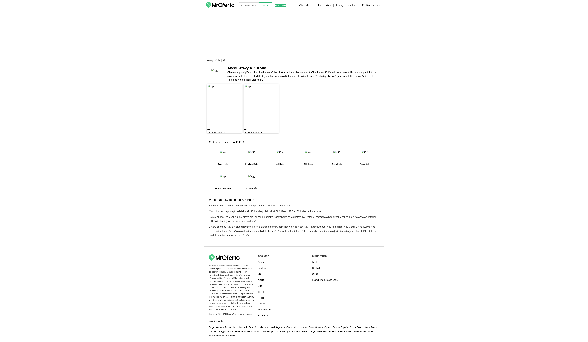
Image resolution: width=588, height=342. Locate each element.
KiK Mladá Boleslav (354, 226)
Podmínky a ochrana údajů (325, 279)
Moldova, (256, 331)
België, (212, 327)
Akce (328, 5)
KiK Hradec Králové (315, 226)
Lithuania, (239, 331)
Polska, (278, 331)
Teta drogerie (264, 309)
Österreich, (292, 327)
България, (303, 327)
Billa (303, 231)
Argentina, (281, 327)
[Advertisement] (294, 33)
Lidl (298, 231)
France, (361, 327)
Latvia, (247, 331)
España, (345, 327)
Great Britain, (371, 327)
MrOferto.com (229, 335)
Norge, (270, 331)
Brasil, (312, 327)
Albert (261, 279)
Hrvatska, (214, 331)
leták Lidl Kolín (254, 79)
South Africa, (215, 335)
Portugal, (286, 331)
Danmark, (243, 327)
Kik (245, 129)
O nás (315, 273)
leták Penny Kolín (357, 76)
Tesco (261, 291)
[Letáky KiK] (216, 73)
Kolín (218, 60)
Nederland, (270, 327)
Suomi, (353, 327)
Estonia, (337, 327)
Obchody (304, 5)
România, (296, 331)
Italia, (262, 327)
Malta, (264, 331)
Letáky (317, 5)
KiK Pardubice (335, 226)
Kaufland (353, 5)
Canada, (220, 327)
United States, (353, 331)
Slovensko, (322, 331)
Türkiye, (342, 331)
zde (319, 211)
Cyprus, (328, 327)
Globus (261, 303)
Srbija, (304, 331)
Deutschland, (231, 327)
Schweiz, (319, 327)
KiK (208, 129)
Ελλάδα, (254, 327)
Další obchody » (371, 5)
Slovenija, (333, 331)
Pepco (261, 297)
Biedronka (263, 315)
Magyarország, (226, 331)
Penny (339, 5)
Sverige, (312, 331)
